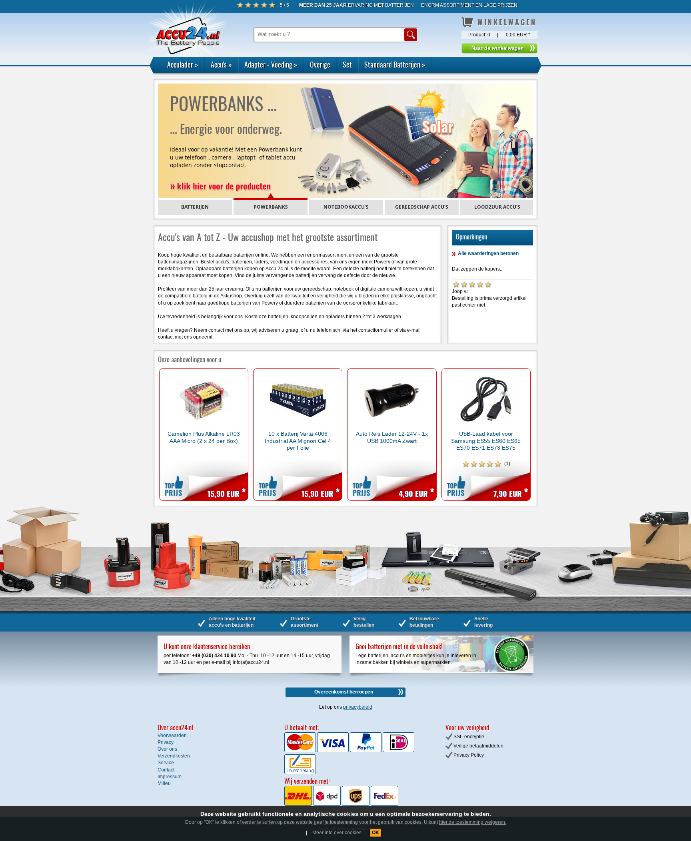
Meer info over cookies (336, 832)
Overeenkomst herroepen (343, 692)
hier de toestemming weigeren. (472, 822)
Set (347, 64)
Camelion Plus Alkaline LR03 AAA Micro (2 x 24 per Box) (204, 437)
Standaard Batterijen (394, 64)
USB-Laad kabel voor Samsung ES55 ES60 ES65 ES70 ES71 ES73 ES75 (486, 440)
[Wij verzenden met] (341, 804)
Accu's (221, 64)
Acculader (182, 64)
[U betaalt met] (300, 750)
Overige (320, 64)
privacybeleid (357, 707)
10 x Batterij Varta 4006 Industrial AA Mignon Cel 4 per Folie (298, 440)
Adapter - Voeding (271, 64)
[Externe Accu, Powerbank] (345, 141)
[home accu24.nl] (188, 73)
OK (375, 832)
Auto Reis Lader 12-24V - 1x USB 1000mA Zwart (392, 437)
